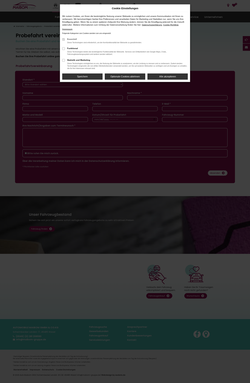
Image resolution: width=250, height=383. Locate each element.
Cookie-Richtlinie (171, 25)
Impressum (67, 29)
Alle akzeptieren (167, 76)
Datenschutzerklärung (152, 25)
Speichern (82, 76)
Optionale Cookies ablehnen (125, 76)
